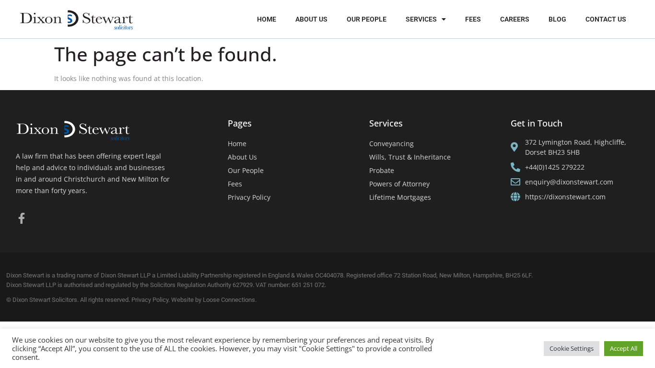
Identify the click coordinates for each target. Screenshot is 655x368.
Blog (557, 19)
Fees (473, 19)
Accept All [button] (623, 348)
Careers (514, 19)
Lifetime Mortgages (400, 197)
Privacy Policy (249, 197)
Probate (381, 170)
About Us (311, 19)
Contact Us (605, 19)
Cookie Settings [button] (572, 348)
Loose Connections (229, 299)
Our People (366, 19)
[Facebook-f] (21, 218)
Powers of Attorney (399, 183)
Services (421, 19)
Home (266, 19)
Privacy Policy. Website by (167, 299)
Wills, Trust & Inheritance (410, 156)
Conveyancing (391, 143)
